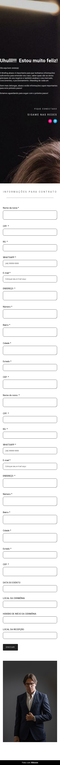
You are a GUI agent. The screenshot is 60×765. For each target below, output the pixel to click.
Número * (7, 307)
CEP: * (6, 377)
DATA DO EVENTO (11, 583)
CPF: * (6, 226)
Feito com (30, 763)
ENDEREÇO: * (9, 289)
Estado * (7, 361)
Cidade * (7, 343)
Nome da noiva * (11, 208)
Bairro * (6, 325)
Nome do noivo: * (11, 395)
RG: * (5, 242)
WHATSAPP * (9, 257)
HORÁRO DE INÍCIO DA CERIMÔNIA (19, 614)
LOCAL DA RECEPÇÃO (13, 629)
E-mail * (6, 273)
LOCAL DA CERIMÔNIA (14, 598)
